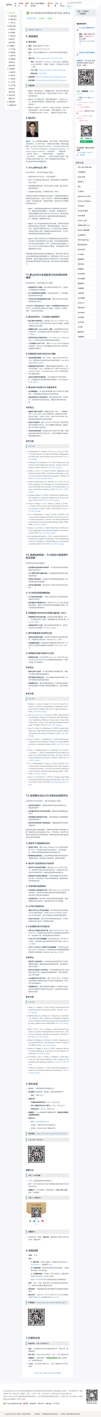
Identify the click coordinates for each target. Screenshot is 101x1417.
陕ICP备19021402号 (73, 1414)
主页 (35, 1373)
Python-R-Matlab (84, 201)
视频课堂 (33, 1403)
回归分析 (81, 264)
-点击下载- (42, 73)
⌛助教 (56, 4)
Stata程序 (81, 274)
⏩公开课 (50, 4)
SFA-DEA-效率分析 (85, 167)
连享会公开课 (84, 52)
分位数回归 (82, 172)
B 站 (51, 1373)
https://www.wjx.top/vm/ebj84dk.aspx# (51, 77)
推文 (41, 1373)
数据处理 (81, 283)
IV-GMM (81, 254)
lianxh (85, 98)
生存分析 (81, 206)
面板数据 (81, 259)
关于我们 (56, 1403)
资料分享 (41, 1403)
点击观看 (82, 152)
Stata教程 (81, 298)
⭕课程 (27, 4)
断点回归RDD (82, 245)
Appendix (62, 782)
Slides (50, 478)
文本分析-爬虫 (83, 211)
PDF (53, 467)
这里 (50, 1264)
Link (65, 457)
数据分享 (81, 332)
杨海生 (28, 141)
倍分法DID (81, 249)
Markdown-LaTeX (84, 196)
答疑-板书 (81, 308)
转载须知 (48, 1403)
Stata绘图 (81, 279)
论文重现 (81, 317)
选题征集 (80, 60)
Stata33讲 (81, 177)
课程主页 (37, 1297)
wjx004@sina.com (42, 1122)
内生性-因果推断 (83, 230)
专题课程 (82, 14)
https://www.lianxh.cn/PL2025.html (49, 58)
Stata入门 (81, 303)
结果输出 (81, 269)
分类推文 (20, 4)
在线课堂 (58, 1373)
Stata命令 (81, 312)
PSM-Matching (83, 240)
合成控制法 (82, 235)
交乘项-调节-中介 (84, 225)
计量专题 (81, 293)
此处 (89, 60)
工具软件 (81, 191)
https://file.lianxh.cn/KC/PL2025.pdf (52, 70)
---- (82, 155)
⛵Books (62, 4)
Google (34, 459)
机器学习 (81, 182)
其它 (79, 187)
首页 (16, 4)
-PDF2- (66, 489)
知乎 (46, 1373)
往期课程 (81, 288)
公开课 (80, 327)
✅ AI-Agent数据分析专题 (38, 4)
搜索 (69, 6)
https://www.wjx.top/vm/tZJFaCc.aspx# (51, 80)
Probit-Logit (82, 220)
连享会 (9, 4)
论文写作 (81, 322)
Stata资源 (81, 216)
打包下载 (31, 446)
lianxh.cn (54, 1297)
